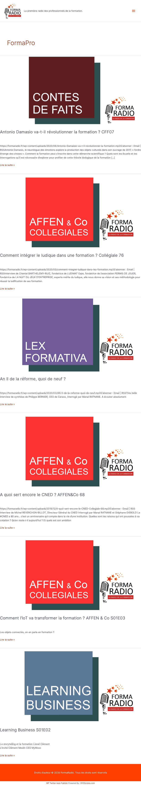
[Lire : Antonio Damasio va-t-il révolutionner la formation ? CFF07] (70, 90)
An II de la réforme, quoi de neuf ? (33, 378)
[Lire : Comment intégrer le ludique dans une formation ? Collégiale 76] (70, 211)
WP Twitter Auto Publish (57, 783)
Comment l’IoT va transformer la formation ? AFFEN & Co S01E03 (62, 618)
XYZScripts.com (87, 783)
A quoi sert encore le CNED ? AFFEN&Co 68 (42, 494)
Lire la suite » (7, 164)
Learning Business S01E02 (25, 729)
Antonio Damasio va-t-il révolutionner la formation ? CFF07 (57, 131)
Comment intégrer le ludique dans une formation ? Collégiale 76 (62, 255)
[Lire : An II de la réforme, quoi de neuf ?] (70, 334)
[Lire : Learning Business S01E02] (70, 686)
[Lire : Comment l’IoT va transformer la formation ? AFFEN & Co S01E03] (70, 574)
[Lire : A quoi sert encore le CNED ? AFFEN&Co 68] (70, 450)
